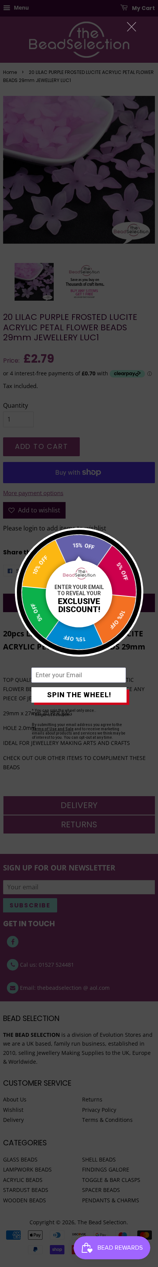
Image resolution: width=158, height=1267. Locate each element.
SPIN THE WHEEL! (79, 695)
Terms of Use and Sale (53, 729)
